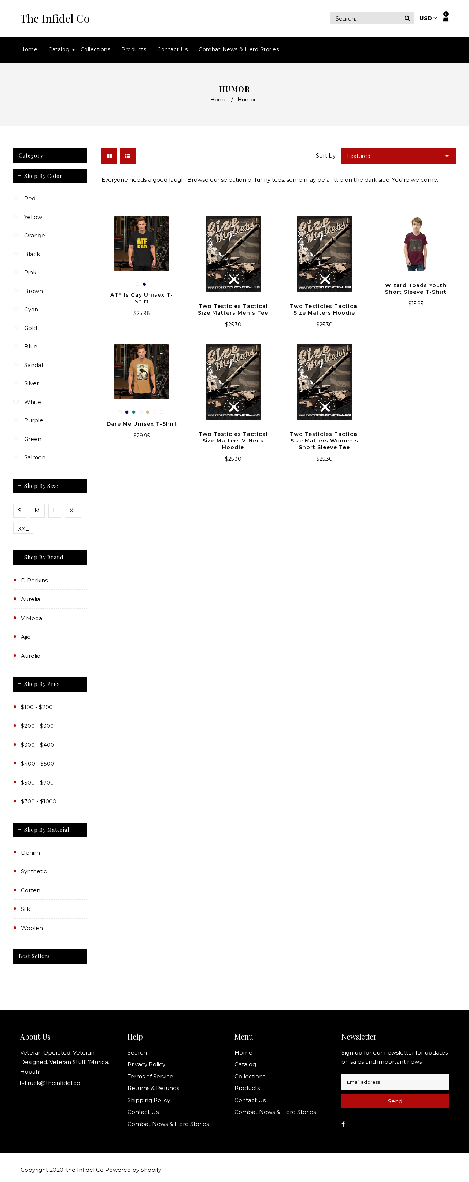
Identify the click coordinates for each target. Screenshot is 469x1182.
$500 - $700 (37, 782)
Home (218, 99)
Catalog (245, 1064)
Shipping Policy (149, 1100)
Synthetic (34, 871)
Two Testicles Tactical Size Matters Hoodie (324, 309)
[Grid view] (109, 156)
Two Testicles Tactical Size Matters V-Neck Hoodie (233, 441)
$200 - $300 (37, 725)
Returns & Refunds (153, 1088)
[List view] (128, 156)
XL (73, 510)
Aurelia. (31, 655)
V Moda (31, 618)
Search (137, 1052)
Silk (25, 908)
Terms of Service (150, 1076)
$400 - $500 (37, 763)
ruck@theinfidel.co (53, 1082)
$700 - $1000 (38, 801)
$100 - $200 (37, 707)
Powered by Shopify (133, 1169)
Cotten (30, 890)
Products (247, 1088)
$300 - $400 (37, 744)
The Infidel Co (55, 18)
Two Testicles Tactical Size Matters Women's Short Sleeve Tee (324, 441)
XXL (23, 528)
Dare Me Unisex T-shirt (142, 423)
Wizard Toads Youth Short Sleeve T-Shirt (416, 288)
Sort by (326, 155)
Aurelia (30, 599)
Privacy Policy (146, 1064)
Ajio (26, 636)
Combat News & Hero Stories (168, 1123)
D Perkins (34, 580)
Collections (249, 1076)
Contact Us (143, 1111)
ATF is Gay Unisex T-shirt (141, 298)
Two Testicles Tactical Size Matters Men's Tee (233, 309)
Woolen (32, 928)
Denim (30, 852)
